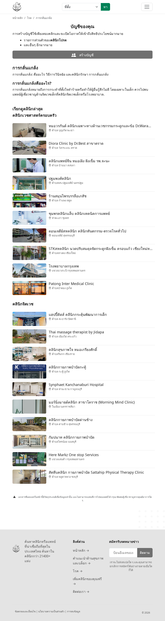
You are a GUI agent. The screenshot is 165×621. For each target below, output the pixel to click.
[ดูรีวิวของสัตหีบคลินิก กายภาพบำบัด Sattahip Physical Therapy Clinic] (29, 476)
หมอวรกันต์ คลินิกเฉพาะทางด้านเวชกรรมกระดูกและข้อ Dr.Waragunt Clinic (101, 125)
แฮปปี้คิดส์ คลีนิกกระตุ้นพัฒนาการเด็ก (78, 314)
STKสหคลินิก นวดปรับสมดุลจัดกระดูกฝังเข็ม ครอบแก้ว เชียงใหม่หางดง (101, 248)
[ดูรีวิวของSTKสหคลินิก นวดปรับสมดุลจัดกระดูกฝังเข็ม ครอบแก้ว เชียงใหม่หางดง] (29, 252)
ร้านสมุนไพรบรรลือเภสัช (68, 195)
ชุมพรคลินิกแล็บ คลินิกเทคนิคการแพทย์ (79, 213)
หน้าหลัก (17, 18)
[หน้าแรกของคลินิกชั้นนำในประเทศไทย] (16, 7)
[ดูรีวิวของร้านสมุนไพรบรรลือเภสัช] (29, 200)
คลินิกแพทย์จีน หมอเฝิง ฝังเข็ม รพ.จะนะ (79, 160)
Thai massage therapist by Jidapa (76, 332)
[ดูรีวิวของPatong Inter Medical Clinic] (29, 287)
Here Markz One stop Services (74, 454)
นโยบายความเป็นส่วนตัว (51, 611)
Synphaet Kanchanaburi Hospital (76, 384)
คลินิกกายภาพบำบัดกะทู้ (67, 367)
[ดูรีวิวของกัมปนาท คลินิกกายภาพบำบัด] (29, 441)
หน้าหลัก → (81, 550)
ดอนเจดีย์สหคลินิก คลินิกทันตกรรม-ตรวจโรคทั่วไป (87, 231)
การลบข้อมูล (73, 611)
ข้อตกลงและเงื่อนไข (25, 611)
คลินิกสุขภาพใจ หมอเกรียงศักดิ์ (73, 349)
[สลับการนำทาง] (147, 7)
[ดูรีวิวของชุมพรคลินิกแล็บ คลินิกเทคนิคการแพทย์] (29, 217)
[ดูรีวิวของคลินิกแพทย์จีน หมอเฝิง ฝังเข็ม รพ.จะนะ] (29, 165)
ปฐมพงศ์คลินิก (60, 178)
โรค (29, 18)
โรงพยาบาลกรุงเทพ (64, 266)
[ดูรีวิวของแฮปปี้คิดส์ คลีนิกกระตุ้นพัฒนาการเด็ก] (29, 318)
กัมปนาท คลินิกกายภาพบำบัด (71, 437)
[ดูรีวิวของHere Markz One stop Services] (29, 459)
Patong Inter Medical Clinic (71, 283)
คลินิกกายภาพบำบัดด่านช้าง (71, 419)
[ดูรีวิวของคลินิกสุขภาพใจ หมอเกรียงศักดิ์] (29, 353)
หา (105, 7)
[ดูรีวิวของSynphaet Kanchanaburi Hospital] (29, 388)
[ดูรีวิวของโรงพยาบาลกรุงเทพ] (29, 270)
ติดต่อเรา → (81, 591)
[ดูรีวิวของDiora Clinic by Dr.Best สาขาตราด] (29, 147)
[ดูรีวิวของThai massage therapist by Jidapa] (29, 336)
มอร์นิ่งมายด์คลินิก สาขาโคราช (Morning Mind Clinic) (92, 402)
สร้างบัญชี (86, 55)
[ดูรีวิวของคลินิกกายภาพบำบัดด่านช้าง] (29, 423)
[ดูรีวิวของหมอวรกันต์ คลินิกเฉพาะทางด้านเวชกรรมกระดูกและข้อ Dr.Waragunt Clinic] (29, 130)
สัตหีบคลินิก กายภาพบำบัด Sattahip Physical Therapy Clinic (96, 472)
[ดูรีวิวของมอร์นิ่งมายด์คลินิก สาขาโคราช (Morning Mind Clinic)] (29, 406)
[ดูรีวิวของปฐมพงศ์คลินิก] (29, 182)
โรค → (77, 571)
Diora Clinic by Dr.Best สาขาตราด (76, 143)
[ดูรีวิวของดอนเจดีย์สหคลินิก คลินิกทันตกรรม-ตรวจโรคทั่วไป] (29, 235)
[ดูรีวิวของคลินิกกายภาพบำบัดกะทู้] (29, 371)
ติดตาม (145, 552)
